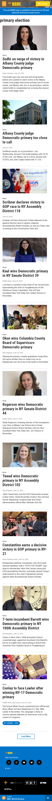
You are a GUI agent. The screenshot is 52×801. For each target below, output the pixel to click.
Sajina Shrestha (8, 73)
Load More (26, 736)
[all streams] (48, 798)
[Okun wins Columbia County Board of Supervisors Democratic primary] (25, 317)
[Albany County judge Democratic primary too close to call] (25, 112)
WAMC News (7, 281)
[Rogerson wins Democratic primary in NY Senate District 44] (25, 383)
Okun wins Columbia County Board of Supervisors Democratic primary (24, 342)
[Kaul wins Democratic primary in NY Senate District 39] (25, 250)
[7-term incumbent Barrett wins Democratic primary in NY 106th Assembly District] (25, 598)
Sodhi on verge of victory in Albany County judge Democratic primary (23, 63)
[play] (3, 798)
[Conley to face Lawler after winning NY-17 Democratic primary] (25, 667)
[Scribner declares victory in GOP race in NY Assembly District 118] (25, 181)
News (4, 55)
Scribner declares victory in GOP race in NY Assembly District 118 (23, 206)
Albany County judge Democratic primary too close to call (25, 137)
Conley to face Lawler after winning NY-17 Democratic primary (23, 692)
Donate (43, 4)
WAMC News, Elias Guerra (12, 703)
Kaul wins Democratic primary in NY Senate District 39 (25, 273)
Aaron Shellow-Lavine (10, 559)
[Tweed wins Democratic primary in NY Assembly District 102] (25, 455)
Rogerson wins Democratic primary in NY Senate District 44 (24, 408)
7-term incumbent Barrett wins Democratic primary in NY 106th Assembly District (26, 623)
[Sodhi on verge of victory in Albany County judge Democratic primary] (25, 38)
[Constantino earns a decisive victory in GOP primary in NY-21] (25, 524)
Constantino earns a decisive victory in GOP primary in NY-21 (25, 549)
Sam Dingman (7, 353)
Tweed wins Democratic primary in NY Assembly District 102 (21, 480)
